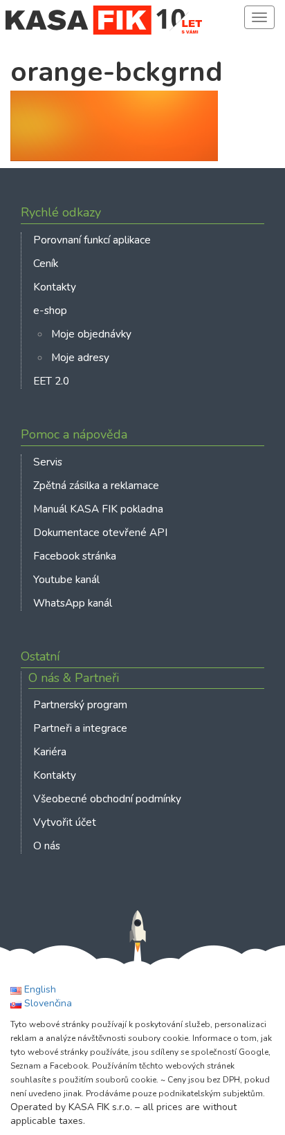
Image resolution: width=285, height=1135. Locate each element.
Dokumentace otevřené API (100, 532)
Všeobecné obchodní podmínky (107, 798)
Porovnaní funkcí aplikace (92, 239)
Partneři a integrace (80, 728)
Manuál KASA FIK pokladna (98, 508)
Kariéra (49, 751)
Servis (47, 461)
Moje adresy (80, 357)
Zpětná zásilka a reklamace (96, 485)
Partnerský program (80, 704)
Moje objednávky (91, 333)
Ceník (45, 263)
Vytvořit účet (64, 822)
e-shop (50, 310)
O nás (46, 845)
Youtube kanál (66, 579)
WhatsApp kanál (72, 603)
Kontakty (54, 286)
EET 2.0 (51, 380)
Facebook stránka (74, 555)
